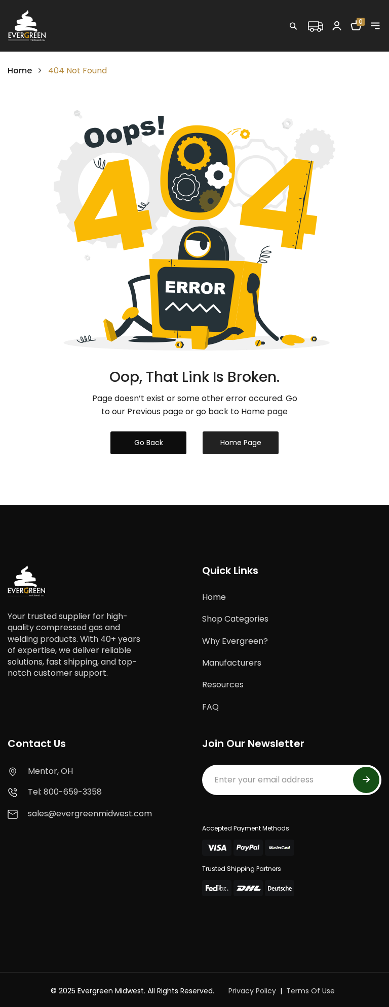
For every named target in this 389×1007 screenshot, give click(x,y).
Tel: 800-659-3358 (65, 792)
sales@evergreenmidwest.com (90, 813)
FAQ (210, 707)
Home (20, 70)
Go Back (148, 442)
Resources (223, 684)
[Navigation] (375, 25)
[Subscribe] (366, 780)
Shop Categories (235, 619)
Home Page (240, 442)
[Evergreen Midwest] (27, 25)
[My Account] (336, 25)
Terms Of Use (310, 991)
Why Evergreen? (235, 641)
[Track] (315, 25)
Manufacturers (231, 663)
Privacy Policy (252, 991)
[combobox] (326, 48)
